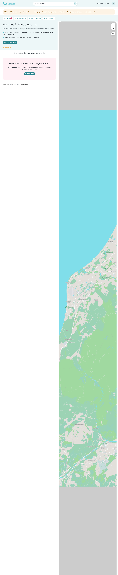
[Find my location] (113, 33)
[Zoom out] (113, 28)
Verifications (36, 18)
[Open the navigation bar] (113, 3)
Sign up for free (10, 42)
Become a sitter (103, 3)
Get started (29, 74)
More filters (49, 18)
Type (9, 18)
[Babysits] (9, 3)
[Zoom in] (113, 25)
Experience (21, 18)
